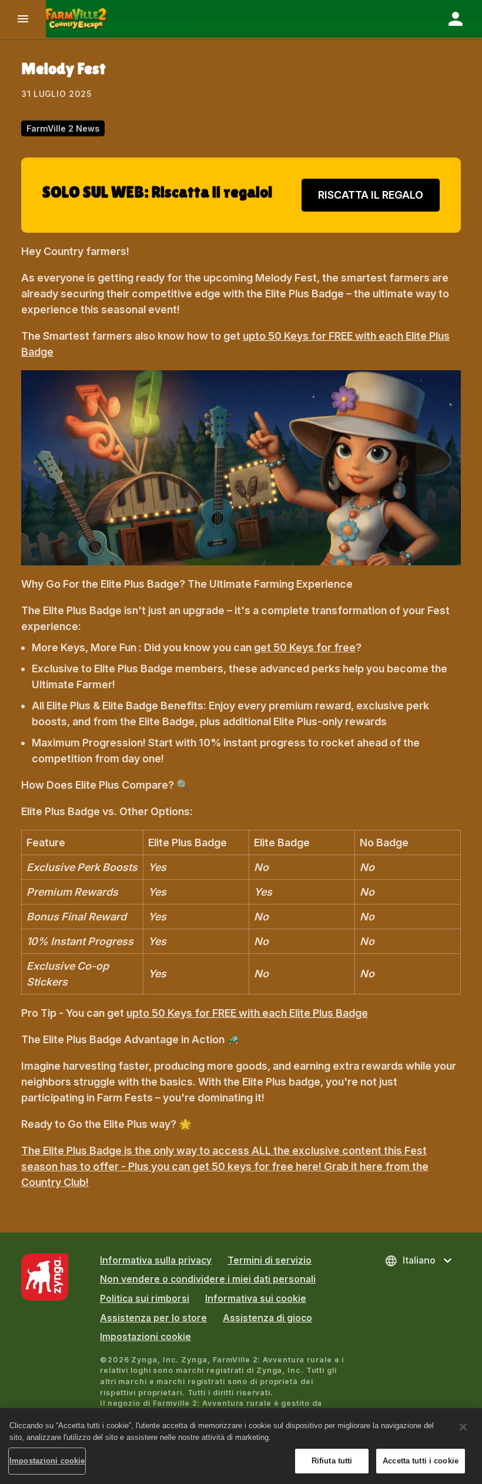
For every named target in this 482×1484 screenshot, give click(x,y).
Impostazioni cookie (145, 1336)
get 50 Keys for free (305, 647)
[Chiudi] (463, 1427)
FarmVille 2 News (62, 128)
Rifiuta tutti (332, 1460)
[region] (241, 1446)
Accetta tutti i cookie (420, 1460)
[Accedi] (455, 18)
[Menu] (23, 19)
